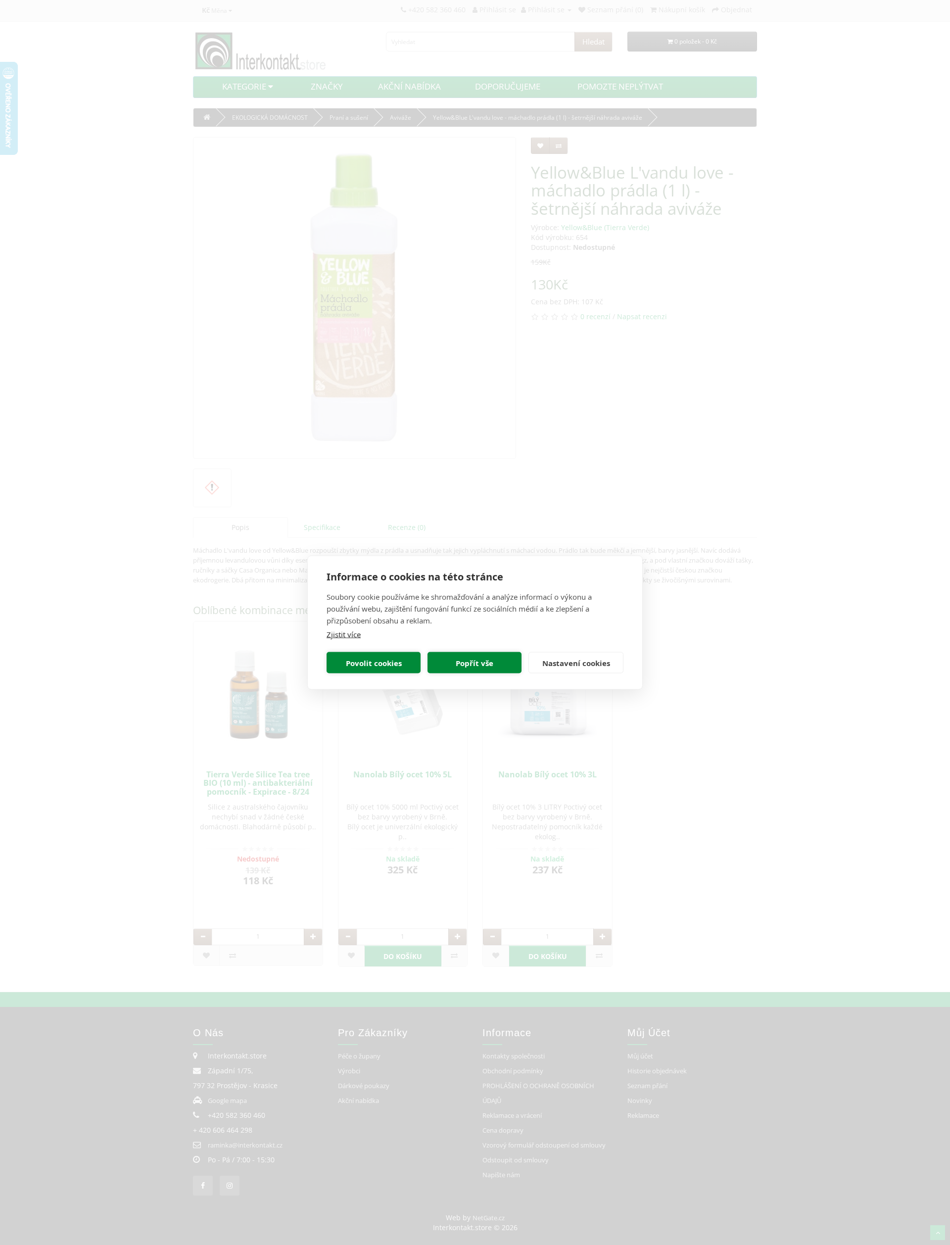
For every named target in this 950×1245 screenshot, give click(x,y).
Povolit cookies (374, 663)
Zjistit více (344, 634)
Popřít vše (474, 663)
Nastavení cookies (576, 663)
